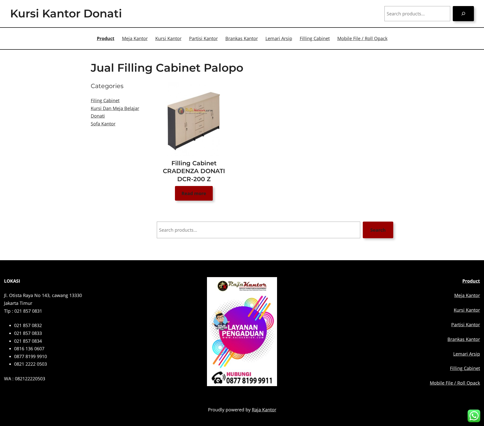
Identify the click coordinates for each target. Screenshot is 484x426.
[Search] (463, 13)
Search (378, 230)
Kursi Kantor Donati (66, 13)
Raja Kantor (264, 410)
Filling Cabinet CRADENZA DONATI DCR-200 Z (194, 170)
